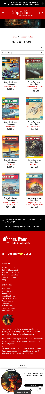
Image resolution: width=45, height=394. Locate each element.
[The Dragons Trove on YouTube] (11, 254)
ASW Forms (34, 164)
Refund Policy (7, 306)
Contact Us (6, 293)
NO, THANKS (34, 388)
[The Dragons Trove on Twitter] (9, 254)
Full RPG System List (10, 270)
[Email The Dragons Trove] (3, 254)
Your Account (7, 301)
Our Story (6, 289)
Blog (4, 280)
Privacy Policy (7, 310)
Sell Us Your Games (9, 298)
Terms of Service (8, 308)
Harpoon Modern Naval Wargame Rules (34, 203)
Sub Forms (10, 164)
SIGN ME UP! (33, 385)
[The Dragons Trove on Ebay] (16, 256)
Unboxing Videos (8, 291)
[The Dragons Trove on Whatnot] (25, 254)
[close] (43, 3)
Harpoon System (26, 37)
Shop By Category (9, 277)
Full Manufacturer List (10, 272)
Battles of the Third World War (10, 203)
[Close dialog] (43, 370)
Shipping (5, 303)
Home (14, 37)
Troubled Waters (10, 86)
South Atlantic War (34, 126)
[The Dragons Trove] (22, 13)
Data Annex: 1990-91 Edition (34, 87)
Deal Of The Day (8, 267)
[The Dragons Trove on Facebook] (6, 254)
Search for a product (10, 275)
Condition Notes (8, 296)
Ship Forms (10, 126)
